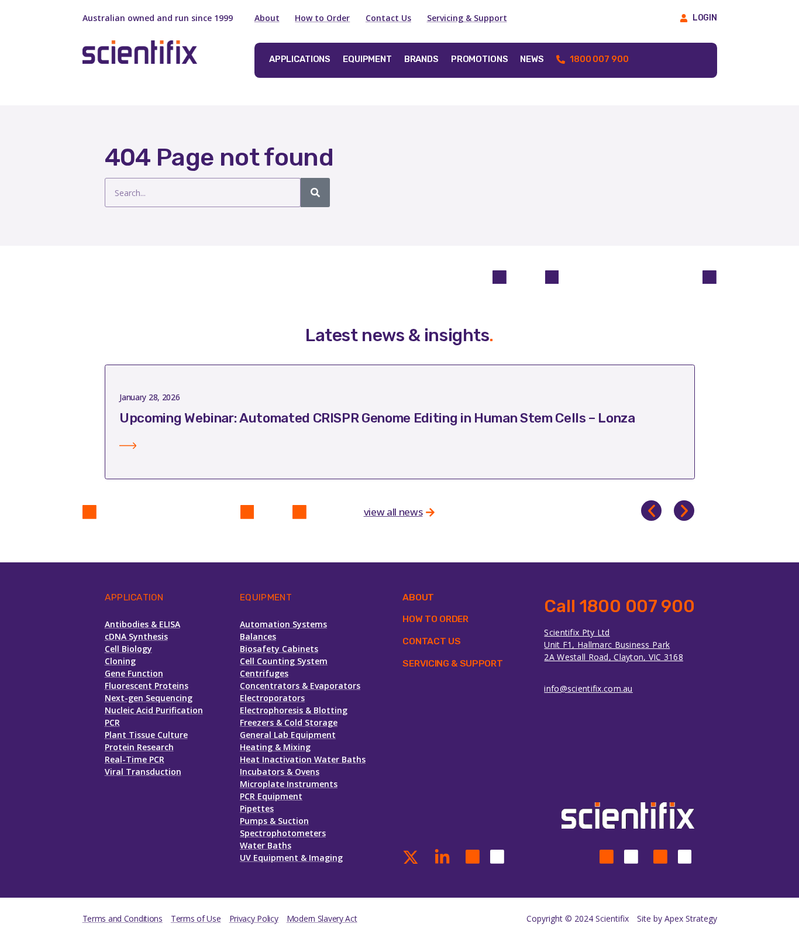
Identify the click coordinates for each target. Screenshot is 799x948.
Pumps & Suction (274, 820)
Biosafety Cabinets (279, 648)
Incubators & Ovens (279, 771)
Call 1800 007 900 (619, 606)
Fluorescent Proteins (146, 685)
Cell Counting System (284, 661)
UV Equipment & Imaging (291, 857)
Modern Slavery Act (322, 918)
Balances (258, 636)
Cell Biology (128, 648)
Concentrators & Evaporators (300, 685)
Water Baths (265, 845)
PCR (112, 722)
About (267, 17)
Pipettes (257, 808)
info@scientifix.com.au (588, 688)
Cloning (120, 661)
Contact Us (388, 17)
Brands (421, 59)
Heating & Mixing (275, 747)
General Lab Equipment (288, 734)
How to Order (322, 17)
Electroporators (272, 697)
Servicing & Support (467, 17)
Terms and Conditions (122, 918)
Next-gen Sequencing (148, 697)
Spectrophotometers (283, 833)
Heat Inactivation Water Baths (303, 759)
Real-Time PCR (134, 759)
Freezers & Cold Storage (288, 722)
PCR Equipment (271, 796)
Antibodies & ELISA (142, 624)
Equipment (367, 59)
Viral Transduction (143, 771)
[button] (651, 510)
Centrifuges (264, 673)
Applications (299, 59)
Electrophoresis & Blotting (293, 710)
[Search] (315, 192)
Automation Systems (283, 624)
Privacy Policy (253, 918)
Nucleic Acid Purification (154, 710)
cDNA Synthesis (136, 636)
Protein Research (139, 747)
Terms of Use (196, 918)
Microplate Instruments (288, 783)
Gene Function (134, 673)
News (531, 59)
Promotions (479, 59)
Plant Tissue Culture (146, 734)
